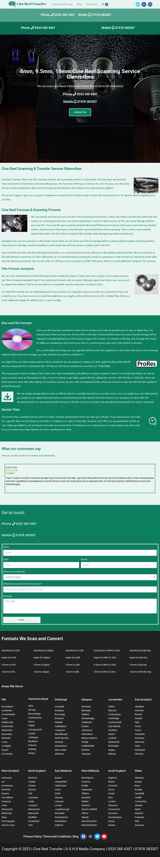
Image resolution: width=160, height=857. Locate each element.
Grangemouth (35, 729)
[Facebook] (83, 836)
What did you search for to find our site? (22, 584)
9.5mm (111, 216)
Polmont (32, 745)
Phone (84, 559)
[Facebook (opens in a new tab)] (144, 4)
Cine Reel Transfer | (49, 849)
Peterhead (140, 750)
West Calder (60, 750)
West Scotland (10, 770)
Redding (32, 749)
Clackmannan (35, 717)
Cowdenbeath (8, 714)
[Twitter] (97, 836)
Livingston (60, 730)
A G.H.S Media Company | (86, 849)
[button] (4, 478)
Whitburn (59, 754)
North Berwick (62, 738)
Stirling (31, 753)
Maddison (33, 741)
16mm (123, 216)
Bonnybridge (34, 713)
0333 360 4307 (120, 849)
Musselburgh (61, 734)
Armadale (59, 706)
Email (6, 559)
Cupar (5, 718)
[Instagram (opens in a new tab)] (150, 4)
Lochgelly (6, 746)
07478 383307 (146, 849)
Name (6, 547)
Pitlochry (139, 754)
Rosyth (5, 750)
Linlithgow (33, 737)
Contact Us (80, 112)
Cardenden (7, 710)
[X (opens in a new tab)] (138, 4)
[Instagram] (90, 836)
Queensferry (61, 746)
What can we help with (14, 571)
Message (7, 596)
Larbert (31, 733)
